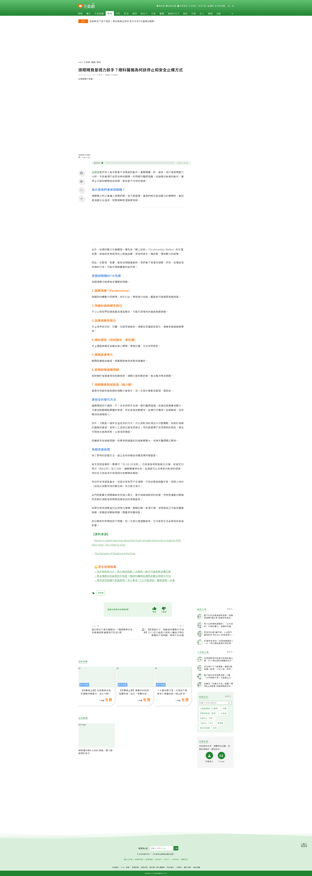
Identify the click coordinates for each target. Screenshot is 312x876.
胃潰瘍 (220, 723)
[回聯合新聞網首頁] (80, 6)
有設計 (193, 6)
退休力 (144, 13)
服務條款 (144, 867)
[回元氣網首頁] (89, 6)
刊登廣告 (115, 867)
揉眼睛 (95, 172)
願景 (211, 6)
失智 (153, 13)
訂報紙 (179, 867)
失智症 (224, 713)
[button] (232, 13)
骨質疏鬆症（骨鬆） (209, 713)
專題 (210, 13)
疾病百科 (158, 859)
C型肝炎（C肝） (207, 723)
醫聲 (162, 13)
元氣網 (87, 62)
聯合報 (161, 6)
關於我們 (187, 867)
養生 (88, 13)
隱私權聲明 (160, 867)
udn (80, 62)
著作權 (152, 867)
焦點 (80, 13)
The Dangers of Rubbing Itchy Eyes (115, 553)
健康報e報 (143, 848)
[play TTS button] (102, 163)
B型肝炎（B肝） (207, 718)
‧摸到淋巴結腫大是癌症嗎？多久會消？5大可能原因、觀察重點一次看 (134, 580)
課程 (134, 13)
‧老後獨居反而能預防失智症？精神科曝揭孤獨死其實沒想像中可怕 (132, 576)
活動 (218, 13)
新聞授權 (135, 867)
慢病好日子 (173, 13)
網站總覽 (196, 867)
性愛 (193, 13)
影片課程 (84, 684)
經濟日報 (172, 6)
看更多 (230, 609)
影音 (126, 13)
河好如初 (183, 6)
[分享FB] (81, 173)
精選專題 (149, 859)
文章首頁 (175, 859)
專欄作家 (184, 859)
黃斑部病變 (205, 728)
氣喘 (215, 728)
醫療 (109, 13)
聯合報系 (170, 867)
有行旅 (203, 6)
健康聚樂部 (139, 859)
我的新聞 (221, 6)
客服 (127, 867)
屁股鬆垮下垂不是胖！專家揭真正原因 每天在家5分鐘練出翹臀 (122, 21)
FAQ (122, 867)
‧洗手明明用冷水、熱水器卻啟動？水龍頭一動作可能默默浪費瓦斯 (132, 571)
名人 (202, 13)
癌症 (185, 13)
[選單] (232, 6)
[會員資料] (228, 6)
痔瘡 (225, 708)
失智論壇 (99, 13)
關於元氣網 (128, 859)
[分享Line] (81, 181)
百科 (118, 13)
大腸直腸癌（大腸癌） (209, 708)
